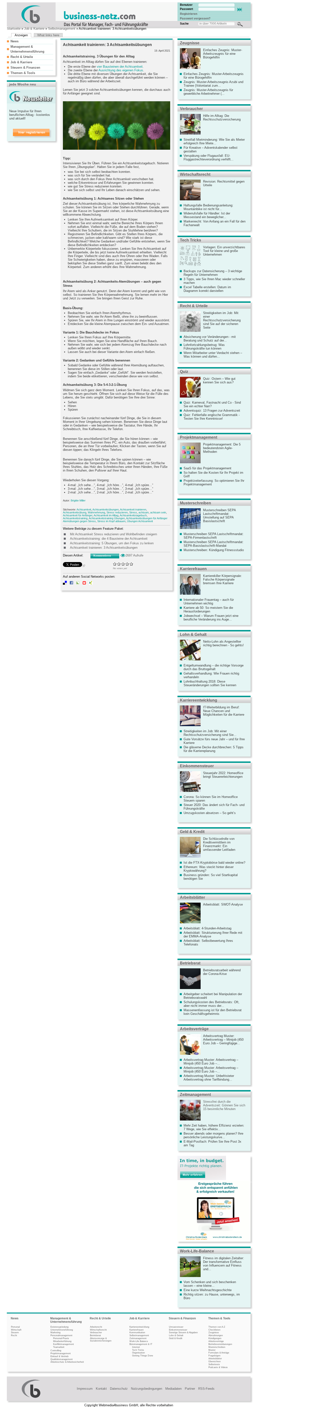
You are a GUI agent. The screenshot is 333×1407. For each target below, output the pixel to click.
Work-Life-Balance (197, 1251)
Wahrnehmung (96, 512)
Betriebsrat (190, 963)
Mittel (123, 564)
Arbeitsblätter (192, 897)
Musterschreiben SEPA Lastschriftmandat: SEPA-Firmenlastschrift (214, 535)
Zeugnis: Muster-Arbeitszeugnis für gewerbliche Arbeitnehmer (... (208, 91)
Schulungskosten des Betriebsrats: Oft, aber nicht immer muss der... (211, 1004)
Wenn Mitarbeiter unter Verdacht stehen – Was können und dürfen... (213, 354)
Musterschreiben (195, 503)
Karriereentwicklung (198, 700)
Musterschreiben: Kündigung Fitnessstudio (214, 550)
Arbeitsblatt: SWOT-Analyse (223, 904)
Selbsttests (214, 1364)
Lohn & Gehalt (193, 634)
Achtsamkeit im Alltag (106, 515)
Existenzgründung (59, 1327)
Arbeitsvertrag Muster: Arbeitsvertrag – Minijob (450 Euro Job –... (211, 1061)
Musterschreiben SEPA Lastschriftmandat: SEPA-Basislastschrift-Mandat (214, 543)
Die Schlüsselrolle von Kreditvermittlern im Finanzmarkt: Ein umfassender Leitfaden (219, 844)
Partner (190, 1388)
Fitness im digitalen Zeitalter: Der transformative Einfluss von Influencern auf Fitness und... (223, 1263)
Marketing (55, 1332)
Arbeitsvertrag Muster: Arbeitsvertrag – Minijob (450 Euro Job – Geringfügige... (223, 1039)
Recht (14, 1335)
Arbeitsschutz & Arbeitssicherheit (67, 1362)
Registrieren (188, 14)
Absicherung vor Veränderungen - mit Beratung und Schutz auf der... (210, 338)
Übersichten (214, 1361)
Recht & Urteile (21, 57)
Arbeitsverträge (194, 1029)
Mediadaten (173, 1388)
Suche (184, 23)
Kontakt (101, 1388)
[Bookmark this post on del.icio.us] (65, 583)
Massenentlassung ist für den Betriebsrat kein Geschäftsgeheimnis (213, 1012)
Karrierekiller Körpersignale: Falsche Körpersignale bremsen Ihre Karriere (222, 579)
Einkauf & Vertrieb (59, 1356)
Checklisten (214, 1330)
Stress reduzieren (117, 512)
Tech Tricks (190, 240)
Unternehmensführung (61, 1330)
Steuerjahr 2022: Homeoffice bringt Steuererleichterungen (223, 774)
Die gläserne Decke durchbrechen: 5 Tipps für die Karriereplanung (214, 749)
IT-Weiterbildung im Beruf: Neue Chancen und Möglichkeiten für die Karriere (223, 710)
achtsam (143, 512)
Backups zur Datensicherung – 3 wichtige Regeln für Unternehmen (213, 273)
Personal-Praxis (61, 1338)
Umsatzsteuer (176, 1327)
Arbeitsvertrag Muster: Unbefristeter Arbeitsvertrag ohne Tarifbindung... (209, 1077)
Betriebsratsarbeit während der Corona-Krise (222, 972)
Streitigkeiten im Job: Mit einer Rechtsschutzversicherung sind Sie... (210, 733)
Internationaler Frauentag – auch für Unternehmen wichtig (209, 601)
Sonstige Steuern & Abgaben (183, 1332)
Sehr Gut (131, 564)
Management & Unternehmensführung (66, 1320)
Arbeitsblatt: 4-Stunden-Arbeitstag (207, 928)
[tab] (30, 41)
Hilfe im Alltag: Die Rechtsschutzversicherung (222, 117)
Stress (133, 512)
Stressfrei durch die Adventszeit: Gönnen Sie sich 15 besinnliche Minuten (224, 1105)
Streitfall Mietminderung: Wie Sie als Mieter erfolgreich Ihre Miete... (214, 141)
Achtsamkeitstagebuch (133, 515)
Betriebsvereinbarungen (220, 1344)
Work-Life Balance (138, 1341)
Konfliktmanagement (63, 1344)
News (14, 41)
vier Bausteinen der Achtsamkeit (120, 66)
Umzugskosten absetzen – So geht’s (210, 813)
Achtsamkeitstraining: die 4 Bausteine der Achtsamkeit (108, 538)
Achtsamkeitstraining (75, 518)
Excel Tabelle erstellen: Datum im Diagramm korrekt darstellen (207, 289)
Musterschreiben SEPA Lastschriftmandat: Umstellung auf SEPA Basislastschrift (219, 515)
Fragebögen (214, 1355)
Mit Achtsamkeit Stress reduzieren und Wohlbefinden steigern (113, 534)
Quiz (184, 372)
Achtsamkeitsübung (74, 512)
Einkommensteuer (197, 766)
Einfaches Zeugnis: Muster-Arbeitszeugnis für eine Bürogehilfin (222, 53)
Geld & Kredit (192, 832)
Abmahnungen (215, 1335)
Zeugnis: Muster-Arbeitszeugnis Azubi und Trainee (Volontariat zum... (213, 83)
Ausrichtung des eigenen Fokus (120, 70)
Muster (211, 1350)
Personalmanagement (61, 1335)
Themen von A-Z (216, 1327)
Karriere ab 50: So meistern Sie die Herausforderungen (208, 609)
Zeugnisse (189, 43)
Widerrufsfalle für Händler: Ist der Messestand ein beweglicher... (207, 215)
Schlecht (119, 564)
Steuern (15, 1332)
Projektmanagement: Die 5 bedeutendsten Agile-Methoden (222, 448)
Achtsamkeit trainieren (133, 509)
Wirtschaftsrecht (195, 174)
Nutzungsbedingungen (146, 1388)
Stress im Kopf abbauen (111, 521)
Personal (15, 1327)
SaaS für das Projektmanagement (207, 468)
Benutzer (186, 5)
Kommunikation (137, 1332)
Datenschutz (119, 1388)
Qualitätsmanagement (61, 1359)
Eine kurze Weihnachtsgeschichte (208, 1290)
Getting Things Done (142, 1355)
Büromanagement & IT (140, 1344)
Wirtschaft (16, 1330)
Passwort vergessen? (195, 18)
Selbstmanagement (61, 28)
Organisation (138, 1352)
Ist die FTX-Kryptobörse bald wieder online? (214, 862)
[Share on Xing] (91, 583)
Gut (127, 564)
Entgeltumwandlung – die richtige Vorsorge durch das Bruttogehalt (214, 667)
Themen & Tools (22, 73)
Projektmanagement (198, 437)
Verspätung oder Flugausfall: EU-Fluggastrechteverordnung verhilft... (209, 157)
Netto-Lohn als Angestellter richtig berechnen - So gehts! (223, 643)
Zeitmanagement (195, 1094)
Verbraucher (191, 109)
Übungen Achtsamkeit (140, 521)
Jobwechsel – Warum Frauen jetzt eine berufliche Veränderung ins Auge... (211, 617)
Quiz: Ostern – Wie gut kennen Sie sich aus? (219, 380)
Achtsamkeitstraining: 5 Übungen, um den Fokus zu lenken (112, 543)
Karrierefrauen (193, 569)
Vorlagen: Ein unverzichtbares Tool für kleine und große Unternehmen (224, 250)
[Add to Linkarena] (78, 583)
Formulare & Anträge (218, 1352)
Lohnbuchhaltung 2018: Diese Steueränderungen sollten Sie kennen (210, 683)
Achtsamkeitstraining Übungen (107, 518)
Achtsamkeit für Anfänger (77, 515)
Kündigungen (214, 1338)
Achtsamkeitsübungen (105, 509)
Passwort (186, 9)
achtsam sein (158, 512)
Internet (136, 1347)
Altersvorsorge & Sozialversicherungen (100, 1339)
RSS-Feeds (206, 1388)
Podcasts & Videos (218, 1367)
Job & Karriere (34, 28)
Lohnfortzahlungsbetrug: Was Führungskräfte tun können (204, 346)
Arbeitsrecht (96, 1327)
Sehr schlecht (115, 564)
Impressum (85, 1388)
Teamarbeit (58, 1347)
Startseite (13, 28)
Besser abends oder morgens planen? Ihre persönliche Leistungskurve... (213, 1135)
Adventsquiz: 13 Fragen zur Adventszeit (212, 410)
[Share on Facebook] (71, 583)
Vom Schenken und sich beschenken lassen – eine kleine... (210, 1283)
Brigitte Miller (78, 500)
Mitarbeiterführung (62, 1341)
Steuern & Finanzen (25, 67)
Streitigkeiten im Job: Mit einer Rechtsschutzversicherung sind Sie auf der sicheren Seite (222, 320)
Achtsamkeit (84, 509)
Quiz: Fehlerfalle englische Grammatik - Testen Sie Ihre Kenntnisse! (212, 416)
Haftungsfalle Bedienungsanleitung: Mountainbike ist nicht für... (208, 207)
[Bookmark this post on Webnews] (84, 583)
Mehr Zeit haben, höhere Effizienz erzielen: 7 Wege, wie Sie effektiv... (214, 1127)
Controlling (55, 1350)
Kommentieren (102, 555)
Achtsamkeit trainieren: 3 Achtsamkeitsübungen (103, 547)
